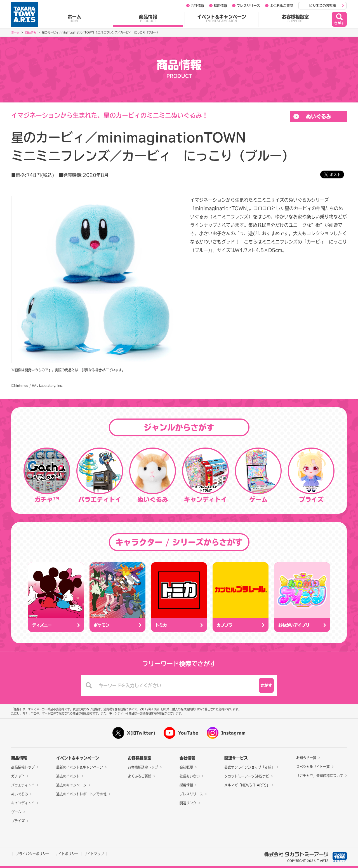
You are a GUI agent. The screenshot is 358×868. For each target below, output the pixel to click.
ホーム (74, 18)
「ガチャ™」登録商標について (319, 775)
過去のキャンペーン (71, 785)
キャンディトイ (23, 803)
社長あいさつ (190, 776)
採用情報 (220, 5)
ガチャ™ (18, 776)
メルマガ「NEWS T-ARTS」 (247, 785)
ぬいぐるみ (318, 116)
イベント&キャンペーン (221, 18)
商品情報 (148, 18)
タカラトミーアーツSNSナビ (246, 776)
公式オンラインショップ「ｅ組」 (249, 767)
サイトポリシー (66, 853)
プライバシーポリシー (32, 853)
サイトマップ (94, 853)
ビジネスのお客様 (322, 5)
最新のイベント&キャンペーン (79, 767)
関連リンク (188, 803)
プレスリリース (248, 5)
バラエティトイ (23, 785)
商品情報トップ (23, 767)
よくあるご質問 (281, 5)
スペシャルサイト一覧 (313, 766)
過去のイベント (68, 776)
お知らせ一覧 (306, 757)
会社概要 (186, 767)
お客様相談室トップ (143, 767)
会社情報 (197, 5)
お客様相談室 (295, 18)
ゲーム (16, 812)
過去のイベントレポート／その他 (81, 794)
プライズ (18, 820)
